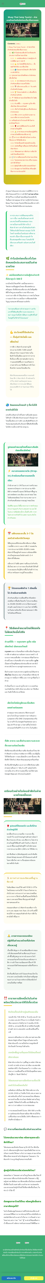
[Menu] (3, 3)
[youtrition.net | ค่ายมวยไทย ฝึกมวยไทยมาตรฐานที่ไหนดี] (22, 3)
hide (18, 44)
